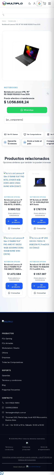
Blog (4, 385)
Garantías (6, 375)
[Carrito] (44, 3)
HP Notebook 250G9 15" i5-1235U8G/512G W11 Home (39, 202)
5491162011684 (12, 407)
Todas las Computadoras (12, 362)
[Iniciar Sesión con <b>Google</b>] (39, 3)
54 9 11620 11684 (12, 403)
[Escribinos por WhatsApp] (27, 473)
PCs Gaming (7, 338)
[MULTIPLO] (12, 3)
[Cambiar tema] (29, 3)
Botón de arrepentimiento (44, 448)
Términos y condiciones (12, 380)
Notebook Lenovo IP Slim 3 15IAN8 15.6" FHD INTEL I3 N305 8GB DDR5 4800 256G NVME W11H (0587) (13, 204)
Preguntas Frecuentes (11, 390)
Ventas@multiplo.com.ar (16, 412)
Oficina (5, 353)
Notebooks (12, 21)
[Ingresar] (34, 3)
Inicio (4, 21)
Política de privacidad (26, 448)
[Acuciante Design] (33, 466)
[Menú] (49, 3)
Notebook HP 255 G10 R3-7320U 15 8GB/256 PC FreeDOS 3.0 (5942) (39, 268)
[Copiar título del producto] (48, 93)
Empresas (6, 357)
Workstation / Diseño (10, 348)
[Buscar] (3, 15)
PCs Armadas (7, 343)
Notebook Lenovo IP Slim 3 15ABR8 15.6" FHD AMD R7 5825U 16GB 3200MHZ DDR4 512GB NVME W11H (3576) (13, 270)
